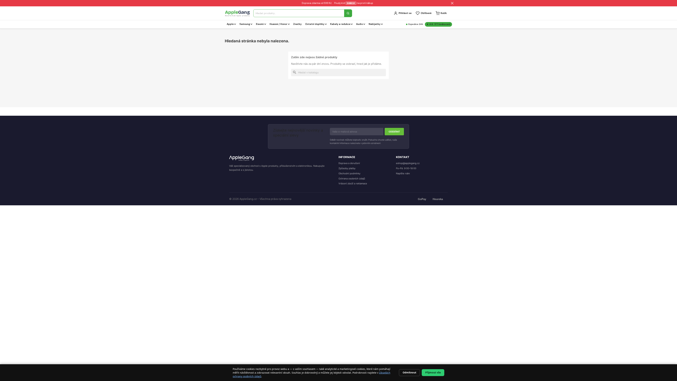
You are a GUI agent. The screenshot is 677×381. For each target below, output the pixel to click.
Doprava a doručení (349, 163)
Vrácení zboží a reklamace (352, 183)
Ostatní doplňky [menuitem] (314, 24)
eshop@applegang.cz (408, 163)
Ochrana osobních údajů (351, 178)
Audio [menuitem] (359, 24)
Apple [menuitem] (230, 24)
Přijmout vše (433, 372)
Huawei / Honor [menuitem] (278, 24)
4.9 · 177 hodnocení (439, 24)
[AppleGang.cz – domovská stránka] (281, 158)
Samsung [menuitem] (244, 24)
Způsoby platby (346, 168)
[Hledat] (348, 13)
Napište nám (403, 173)
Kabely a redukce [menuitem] (340, 24)
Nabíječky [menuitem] (374, 24)
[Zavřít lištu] (452, 3)
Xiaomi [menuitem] (260, 24)
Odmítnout (409, 372)
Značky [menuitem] (297, 24)
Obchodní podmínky (349, 173)
